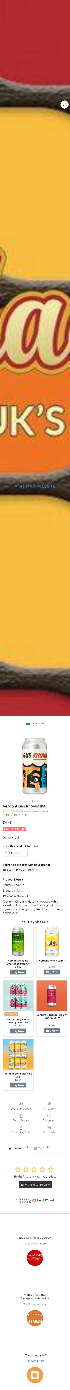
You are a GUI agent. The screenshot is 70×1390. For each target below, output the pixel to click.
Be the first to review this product (35, 1176)
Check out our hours (35, 1304)
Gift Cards (48, 1132)
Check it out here (35, 1243)
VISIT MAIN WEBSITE (35, 486)
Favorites (49, 1120)
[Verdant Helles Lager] (52, 941)
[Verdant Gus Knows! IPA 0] (35, 766)
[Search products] (65, 105)
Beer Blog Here (35, 1360)
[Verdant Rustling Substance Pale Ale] (18, 941)
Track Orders (21, 1120)
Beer (17, 814)
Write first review (37, 1184)
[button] (15, 853)
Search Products (21, 1108)
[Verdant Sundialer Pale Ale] (18, 1054)
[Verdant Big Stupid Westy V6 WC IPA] (18, 995)
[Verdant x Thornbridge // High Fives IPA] (52, 995)
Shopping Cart (21, 1132)
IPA (26, 814)
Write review (25, 811)
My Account (48, 1108)
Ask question (41, 811)
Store (6, 814)
